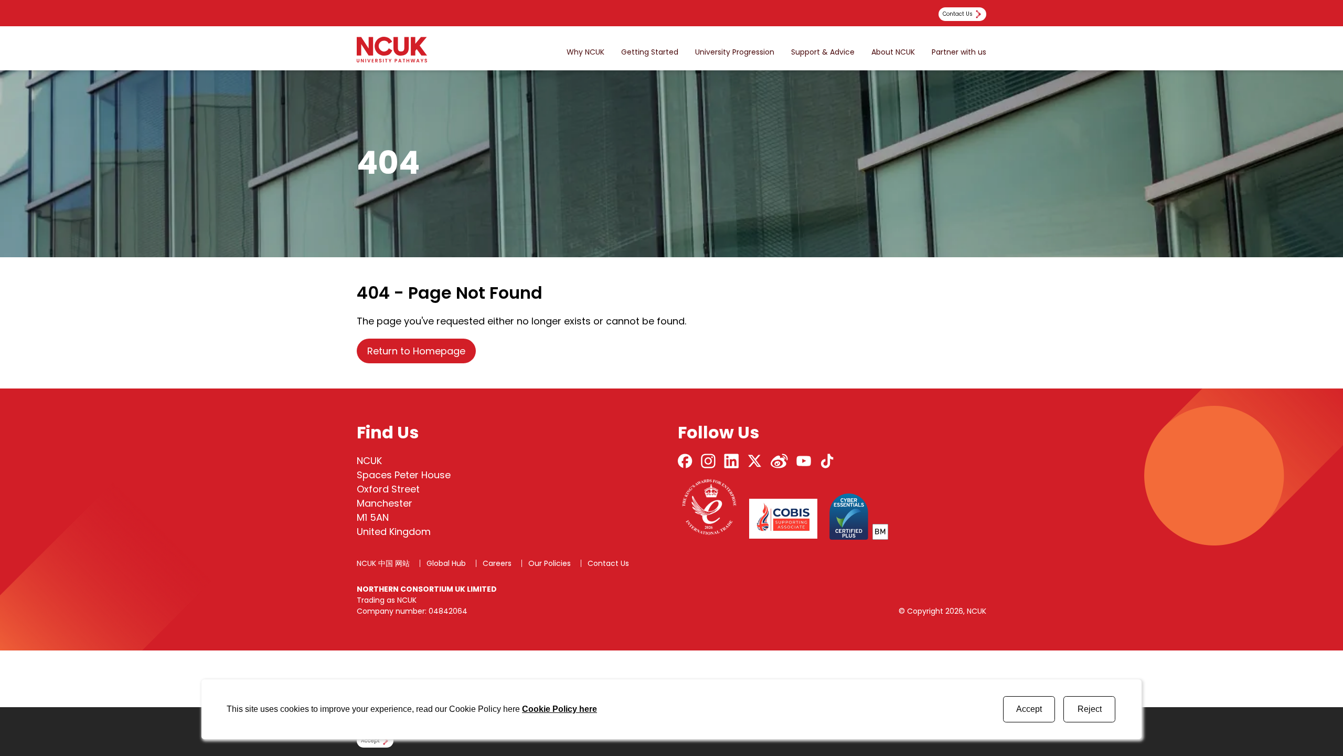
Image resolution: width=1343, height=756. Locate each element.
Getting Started (649, 52)
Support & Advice (823, 52)
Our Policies (549, 563)
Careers (497, 563)
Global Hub (446, 563)
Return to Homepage (416, 351)
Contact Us (608, 563)
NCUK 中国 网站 (383, 563)
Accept (1029, 709)
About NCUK (893, 52)
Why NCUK (585, 52)
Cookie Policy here (559, 709)
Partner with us (959, 52)
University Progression (734, 52)
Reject (1090, 709)
